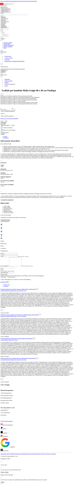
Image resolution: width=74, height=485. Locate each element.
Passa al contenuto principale (7, 1)
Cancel (2, 472)
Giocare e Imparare (7, 46)
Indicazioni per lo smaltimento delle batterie (14, 61)
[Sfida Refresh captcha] (2, 269)
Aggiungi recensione (5, 220)
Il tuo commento (5, 266)
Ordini (6, 85)
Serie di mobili (6, 44)
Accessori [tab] (5, 286)
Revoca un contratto (51, 453)
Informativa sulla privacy (41, 453)
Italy (12, 69)
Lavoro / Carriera (8, 58)
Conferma (3, 71)
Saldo (4, 47)
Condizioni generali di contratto (16, 453)
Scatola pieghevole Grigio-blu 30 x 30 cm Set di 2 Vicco (13, 290)
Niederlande (16, 69)
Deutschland (22, 69)
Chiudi (2, 482)
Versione (3, 111)
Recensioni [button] (6, 137)
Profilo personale (8, 80)
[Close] (8, 27)
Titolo (2, 256)
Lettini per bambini (7, 42)
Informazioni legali (5, 453)
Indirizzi (6, 82)
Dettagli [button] (5, 136)
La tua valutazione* (5, 221)
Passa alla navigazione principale (29, 1)
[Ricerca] (2, 6)
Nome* (2, 253)
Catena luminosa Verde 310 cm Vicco (9, 340)
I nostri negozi (7, 56)
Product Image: (4, 274)
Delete (6, 472)
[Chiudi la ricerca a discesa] (5, 6)
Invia (7, 282)
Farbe (2, 109)
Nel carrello (3, 122)
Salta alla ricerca (18, 1)
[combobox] (7, 4)
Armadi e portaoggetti (8, 45)
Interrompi (3, 282)
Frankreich (3, 69)
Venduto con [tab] (6, 284)
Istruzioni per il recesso (29, 453)
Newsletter (7, 59)
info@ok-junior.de (8, 421)
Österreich (8, 69)
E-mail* (2, 255)
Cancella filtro (4, 27)
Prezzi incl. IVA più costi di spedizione (9, 118)
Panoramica (7, 79)
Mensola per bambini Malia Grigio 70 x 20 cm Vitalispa (13, 316)
